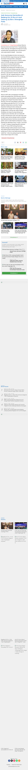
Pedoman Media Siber (17, 764)
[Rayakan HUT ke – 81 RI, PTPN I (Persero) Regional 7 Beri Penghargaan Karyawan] (7, 587)
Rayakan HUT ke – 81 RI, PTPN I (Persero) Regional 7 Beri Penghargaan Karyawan (15, 395)
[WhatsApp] (17, 761)
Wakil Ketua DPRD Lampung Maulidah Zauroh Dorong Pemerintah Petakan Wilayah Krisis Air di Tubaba (5, 231)
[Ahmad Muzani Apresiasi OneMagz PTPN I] (14, 211)
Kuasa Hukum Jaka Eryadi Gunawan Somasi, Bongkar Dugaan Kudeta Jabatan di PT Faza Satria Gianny (7, 185)
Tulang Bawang (13, 13)
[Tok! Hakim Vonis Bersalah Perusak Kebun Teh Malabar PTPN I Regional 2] (21, 165)
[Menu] (2, 3)
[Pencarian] (26, 4)
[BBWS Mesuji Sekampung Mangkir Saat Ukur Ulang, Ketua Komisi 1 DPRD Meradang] (7, 151)
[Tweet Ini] (18, 142)
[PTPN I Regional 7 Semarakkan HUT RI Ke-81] (7, 696)
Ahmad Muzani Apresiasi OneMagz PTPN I (10, 220)
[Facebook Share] (15, 142)
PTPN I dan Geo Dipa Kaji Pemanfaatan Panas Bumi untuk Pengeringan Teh (21, 231)
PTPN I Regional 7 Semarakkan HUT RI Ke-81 (7, 749)
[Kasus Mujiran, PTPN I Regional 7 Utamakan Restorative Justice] (7, 165)
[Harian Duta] (8, 3)
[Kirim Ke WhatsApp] (26, 142)
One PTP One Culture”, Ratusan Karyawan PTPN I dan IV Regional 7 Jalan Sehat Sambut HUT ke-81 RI (21, 641)
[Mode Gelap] (24, 4)
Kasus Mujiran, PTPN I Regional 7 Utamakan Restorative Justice (6, 171)
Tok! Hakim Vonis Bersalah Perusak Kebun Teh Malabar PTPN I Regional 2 (21, 171)
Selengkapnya (13, 237)
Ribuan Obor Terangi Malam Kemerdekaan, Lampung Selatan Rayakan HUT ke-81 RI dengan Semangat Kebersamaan (15, 410)
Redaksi (8, 764)
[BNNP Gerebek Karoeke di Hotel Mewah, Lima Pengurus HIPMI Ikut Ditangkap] (21, 179)
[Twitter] (12, 761)
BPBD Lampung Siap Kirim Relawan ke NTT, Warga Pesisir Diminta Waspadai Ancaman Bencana (14, 400)
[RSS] (19, 761)
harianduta (6, 24)
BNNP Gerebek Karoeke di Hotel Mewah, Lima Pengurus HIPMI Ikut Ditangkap (21, 185)
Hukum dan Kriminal (5, 13)
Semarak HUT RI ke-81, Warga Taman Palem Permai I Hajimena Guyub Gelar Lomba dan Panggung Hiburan (14, 390)
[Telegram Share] (23, 142)
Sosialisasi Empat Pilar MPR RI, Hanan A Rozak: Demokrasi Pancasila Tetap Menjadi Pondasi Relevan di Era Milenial (20, 158)
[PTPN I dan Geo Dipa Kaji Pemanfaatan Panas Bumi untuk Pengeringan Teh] (21, 225)
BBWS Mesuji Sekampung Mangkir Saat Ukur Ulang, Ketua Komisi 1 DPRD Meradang (7, 158)
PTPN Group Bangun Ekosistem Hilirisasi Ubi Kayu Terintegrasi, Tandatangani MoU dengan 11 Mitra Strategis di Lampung (20, 750)
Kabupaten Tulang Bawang (8, 138)
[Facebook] (9, 761)
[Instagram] (14, 761)
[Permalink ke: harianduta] (2, 24)
